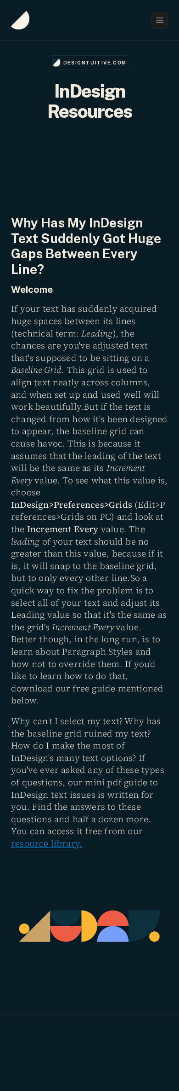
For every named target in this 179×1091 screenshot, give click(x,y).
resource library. (46, 843)
